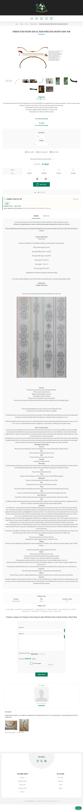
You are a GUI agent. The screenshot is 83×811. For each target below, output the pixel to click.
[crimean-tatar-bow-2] (25, 81)
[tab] (36, 216)
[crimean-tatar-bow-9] (33, 89)
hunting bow (34, 611)
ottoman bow (25, 611)
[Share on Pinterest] (44, 192)
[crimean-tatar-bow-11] (50, 89)
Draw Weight (41, 132)
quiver (72, 609)
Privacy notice (22, 785)
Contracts (22, 777)
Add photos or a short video (24, 653)
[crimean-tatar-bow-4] (50, 81)
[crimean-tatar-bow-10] (41, 89)
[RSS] (45, 761)
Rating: (20, 659)
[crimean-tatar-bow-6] (33, 81)
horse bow (17, 609)
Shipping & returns (22, 781)
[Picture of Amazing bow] (11, 725)
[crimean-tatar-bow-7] (66, 81)
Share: (35, 192)
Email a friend (55, 152)
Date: (38, 703)
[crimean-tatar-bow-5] (58, 81)
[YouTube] (41, 761)
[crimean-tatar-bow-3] (41, 81)
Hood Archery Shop (43, 119)
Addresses (60, 781)
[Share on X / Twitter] (38, 192)
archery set (56, 611)
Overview (36, 216)
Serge (43, 685)
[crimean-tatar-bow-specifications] (9, 81)
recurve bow (9, 609)
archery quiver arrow (45, 611)
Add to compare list (43, 152)
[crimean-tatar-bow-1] (17, 81)
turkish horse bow (51, 609)
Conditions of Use (22, 788)
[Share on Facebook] (41, 192)
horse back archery (63, 609)
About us (22, 792)
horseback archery (27, 609)
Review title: (21, 627)
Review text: (21, 633)
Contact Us (46, 216)
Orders (60, 785)
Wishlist (60, 788)
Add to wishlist (30, 152)
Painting (41, 140)
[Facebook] (37, 761)
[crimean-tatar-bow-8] (74, 81)
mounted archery (39, 609)
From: (39, 685)
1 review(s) (44, 99)
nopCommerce (31, 801)
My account (60, 777)
